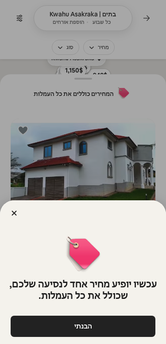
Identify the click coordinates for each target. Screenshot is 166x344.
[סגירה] (14, 213)
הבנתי (83, 326)
